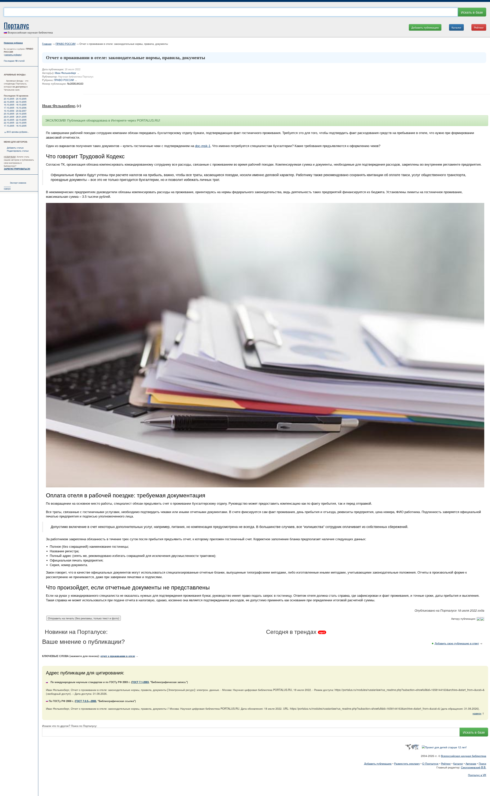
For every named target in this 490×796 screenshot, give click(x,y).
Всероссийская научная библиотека (463, 756)
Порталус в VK (477, 775)
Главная (46, 44)
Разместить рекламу (407, 763)
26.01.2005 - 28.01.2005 (15, 116)
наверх (7, 188)
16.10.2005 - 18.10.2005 (15, 104)
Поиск (482, 763)
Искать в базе (472, 12)
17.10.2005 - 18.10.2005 (15, 125)
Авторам (471, 763)
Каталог (456, 27)
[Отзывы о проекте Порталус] (444, 747)
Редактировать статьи (18, 150)
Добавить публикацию (425, 27)
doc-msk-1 (202, 146)
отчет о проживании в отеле (117, 656)
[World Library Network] (412, 747)
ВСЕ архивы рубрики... (18, 131)
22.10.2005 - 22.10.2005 (15, 101)
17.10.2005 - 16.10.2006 (15, 107)
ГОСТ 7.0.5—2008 (85, 701)
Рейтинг (479, 27)
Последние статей (14, 60)
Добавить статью (15, 147)
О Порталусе (430, 763)
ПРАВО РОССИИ (65, 44)
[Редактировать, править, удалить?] (480, 618)
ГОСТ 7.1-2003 (140, 682)
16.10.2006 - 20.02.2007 (15, 110)
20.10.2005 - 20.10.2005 (15, 98)
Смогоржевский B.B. (473, 767)
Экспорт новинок (18, 182)
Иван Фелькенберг (65, 73)
